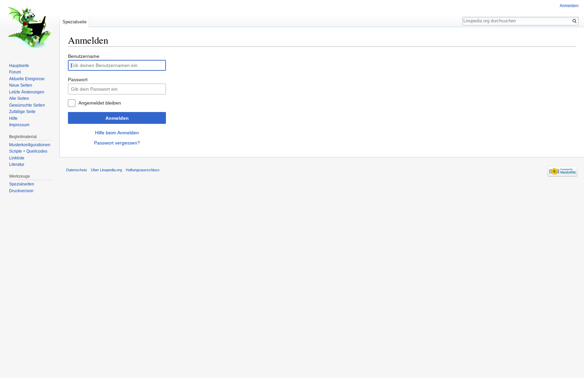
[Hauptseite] (30, 27)
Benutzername (83, 56)
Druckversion (21, 190)
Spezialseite (75, 21)
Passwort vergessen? (117, 143)
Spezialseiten (21, 184)
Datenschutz (76, 170)
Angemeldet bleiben (99, 103)
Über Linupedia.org (106, 170)
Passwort (78, 79)
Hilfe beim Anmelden (117, 132)
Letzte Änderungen (26, 92)
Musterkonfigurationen (29, 144)
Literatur (16, 164)
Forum (15, 72)
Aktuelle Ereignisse (27, 78)
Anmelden (117, 118)
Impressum (19, 125)
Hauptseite (19, 65)
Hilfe (13, 118)
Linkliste (16, 158)
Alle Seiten (19, 98)
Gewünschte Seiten (27, 105)
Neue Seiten (20, 85)
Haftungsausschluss (143, 170)
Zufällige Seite (22, 111)
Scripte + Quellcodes (28, 151)
